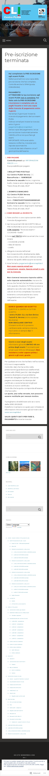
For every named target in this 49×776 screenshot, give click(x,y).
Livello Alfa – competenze (18, 621)
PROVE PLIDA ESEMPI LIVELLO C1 (20, 583)
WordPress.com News (13, 488)
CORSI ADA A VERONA (15, 647)
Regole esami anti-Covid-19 (16, 710)
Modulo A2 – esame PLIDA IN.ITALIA (21, 722)
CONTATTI (10, 656)
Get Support (11, 491)
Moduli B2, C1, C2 (14, 690)
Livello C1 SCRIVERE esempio (21, 589)
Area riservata (11, 699)
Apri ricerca (44, 40)
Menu (8, 41)
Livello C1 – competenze (17, 635)
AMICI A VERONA (16, 670)
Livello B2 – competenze (18, 632)
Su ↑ (24, 757)
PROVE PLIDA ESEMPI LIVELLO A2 (21, 549)
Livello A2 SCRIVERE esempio (21, 554)
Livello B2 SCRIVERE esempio (21, 577)
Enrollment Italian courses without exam (19, 612)
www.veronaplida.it (13, 412)
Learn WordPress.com (13, 485)
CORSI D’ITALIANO (13, 607)
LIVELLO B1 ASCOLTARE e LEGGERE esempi (25, 563)
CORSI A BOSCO (16, 653)
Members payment (16, 615)
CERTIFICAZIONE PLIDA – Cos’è (18, 540)
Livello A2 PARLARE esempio (21, 557)
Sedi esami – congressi (15, 707)
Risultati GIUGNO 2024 (15, 719)
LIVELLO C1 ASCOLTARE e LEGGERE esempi (25, 586)
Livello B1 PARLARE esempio (21, 569)
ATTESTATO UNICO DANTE (19, 604)
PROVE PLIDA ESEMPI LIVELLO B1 (21, 560)
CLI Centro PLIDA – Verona (24, 25)
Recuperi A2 (13, 713)
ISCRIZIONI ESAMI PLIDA (14, 676)
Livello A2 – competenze (17, 627)
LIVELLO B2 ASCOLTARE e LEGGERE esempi (25, 575)
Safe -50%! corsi (15, 650)
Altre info (14, 546)
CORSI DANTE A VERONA (16, 641)
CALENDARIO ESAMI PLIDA (17, 681)
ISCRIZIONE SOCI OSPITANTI (17, 661)
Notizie (13, 673)
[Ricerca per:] (24, 436)
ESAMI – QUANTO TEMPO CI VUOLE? (19, 679)
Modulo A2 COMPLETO (15, 684)
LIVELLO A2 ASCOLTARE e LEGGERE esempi (25, 552)
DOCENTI (12, 658)
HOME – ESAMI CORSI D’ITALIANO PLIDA (18, 538)
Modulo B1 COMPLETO (15, 687)
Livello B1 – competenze (17, 630)
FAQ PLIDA (12, 693)
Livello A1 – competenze (17, 624)
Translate (19, 527)
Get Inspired (11, 497)
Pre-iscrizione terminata (15, 702)
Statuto (13, 664)
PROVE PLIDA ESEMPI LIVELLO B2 (21, 572)
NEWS (13, 601)
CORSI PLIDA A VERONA (16, 644)
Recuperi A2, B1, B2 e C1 (15, 716)
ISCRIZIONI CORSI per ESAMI (17, 610)
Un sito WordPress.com (24, 755)
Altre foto (8, 472)
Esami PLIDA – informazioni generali (20, 543)
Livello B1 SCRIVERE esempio (21, 566)
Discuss (10, 494)
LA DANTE (12, 598)
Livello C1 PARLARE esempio (21, 592)
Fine (11, 704)
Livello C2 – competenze (17, 638)
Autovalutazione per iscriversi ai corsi (19, 618)
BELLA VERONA (14, 667)
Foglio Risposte (15, 595)
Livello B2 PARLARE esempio (21, 580)
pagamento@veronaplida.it (20, 127)
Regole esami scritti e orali (18, 696)
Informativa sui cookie (15, 766)
